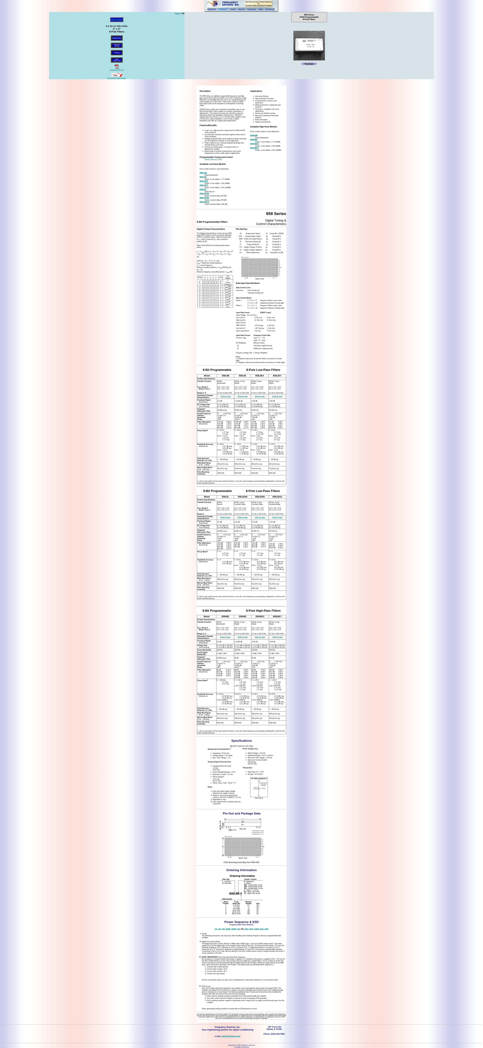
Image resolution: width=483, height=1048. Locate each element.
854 (238, 929)
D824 (262, 929)
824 (219, 929)
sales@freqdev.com (231, 1036)
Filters (177, 13)
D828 (266, 929)
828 (223, 929)
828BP (228, 929)
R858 (251, 929)
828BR (233, 929)
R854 (246, 929)
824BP (256, 929)
